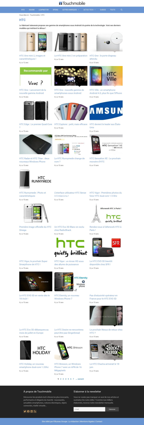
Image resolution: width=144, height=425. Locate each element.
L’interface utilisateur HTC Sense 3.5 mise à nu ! (70, 194)
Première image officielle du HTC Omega (35, 228)
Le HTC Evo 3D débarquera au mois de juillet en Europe (34, 331)
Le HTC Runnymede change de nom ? (69, 160)
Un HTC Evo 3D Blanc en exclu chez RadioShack (69, 228)
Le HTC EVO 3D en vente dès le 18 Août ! (34, 297)
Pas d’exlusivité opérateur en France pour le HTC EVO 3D (104, 297)
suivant (79, 379)
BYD (23, 10)
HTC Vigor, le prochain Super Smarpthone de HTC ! (33, 263)
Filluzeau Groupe (60, 421)
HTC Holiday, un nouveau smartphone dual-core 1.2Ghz (33, 365)
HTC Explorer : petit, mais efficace (70, 124)
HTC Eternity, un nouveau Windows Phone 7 (66, 297)
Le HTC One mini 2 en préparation (70, 55)
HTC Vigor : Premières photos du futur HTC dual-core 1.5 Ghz (106, 194)
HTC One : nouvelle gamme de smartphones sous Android (69, 91)
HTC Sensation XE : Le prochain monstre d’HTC (105, 160)
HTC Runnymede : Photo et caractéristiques (32, 194)
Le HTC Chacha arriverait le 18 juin (104, 365)
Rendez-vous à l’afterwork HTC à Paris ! (105, 228)
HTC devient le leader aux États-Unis (105, 126)
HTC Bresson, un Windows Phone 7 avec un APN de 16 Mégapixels (68, 367)
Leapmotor (44, 10)
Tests (112, 10)
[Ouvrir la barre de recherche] (121, 10)
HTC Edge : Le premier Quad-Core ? (35, 126)
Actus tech (88, 10)
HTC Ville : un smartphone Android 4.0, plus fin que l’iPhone (106, 91)
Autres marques (69, 10)
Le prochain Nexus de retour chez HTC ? (106, 331)
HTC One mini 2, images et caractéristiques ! (32, 57)
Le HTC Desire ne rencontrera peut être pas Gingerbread (68, 331)
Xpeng (55, 10)
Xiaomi (31, 10)
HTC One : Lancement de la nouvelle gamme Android (32, 91)
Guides (103, 10)
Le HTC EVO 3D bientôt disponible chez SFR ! (101, 263)
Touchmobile (35, 15)
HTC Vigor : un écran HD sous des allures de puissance (69, 263)
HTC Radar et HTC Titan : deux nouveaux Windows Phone (34, 160)
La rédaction (73, 421)
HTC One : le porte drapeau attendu (103, 57)
